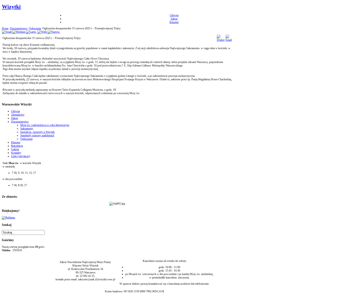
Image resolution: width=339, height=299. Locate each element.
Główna (174, 15)
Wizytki (11, 7)
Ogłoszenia (35, 28)
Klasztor (174, 22)
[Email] (229, 40)
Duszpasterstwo (18, 28)
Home (5, 28)
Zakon (174, 18)
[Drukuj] (221, 40)
